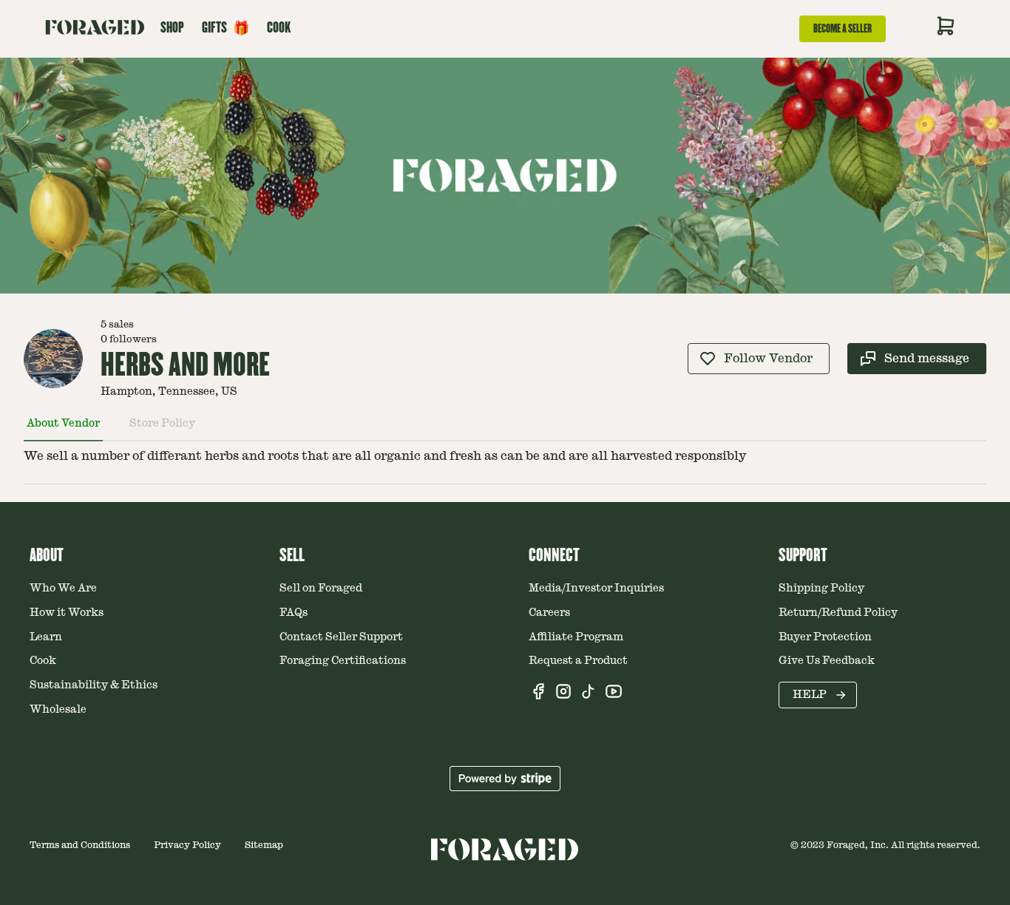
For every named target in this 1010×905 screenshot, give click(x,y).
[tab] (63, 429)
